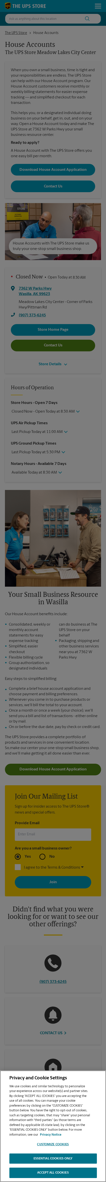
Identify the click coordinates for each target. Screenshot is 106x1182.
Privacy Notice (50, 1134)
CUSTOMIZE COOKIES (53, 1144)
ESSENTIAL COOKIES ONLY (53, 1158)
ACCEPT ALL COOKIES (53, 1172)
